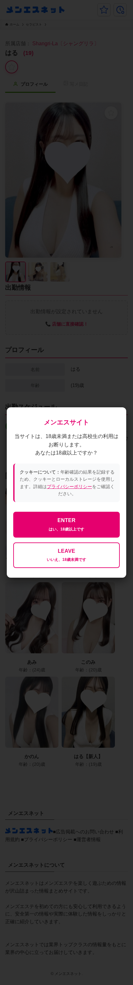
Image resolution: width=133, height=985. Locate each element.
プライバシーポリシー (69, 486)
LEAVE (66, 555)
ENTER (66, 524)
